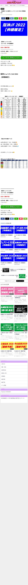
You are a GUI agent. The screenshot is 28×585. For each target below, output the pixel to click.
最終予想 (3, 382)
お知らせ (3, 363)
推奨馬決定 (3, 370)
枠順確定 (2, 8)
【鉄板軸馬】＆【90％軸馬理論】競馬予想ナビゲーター (13, 398)
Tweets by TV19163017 (6, 391)
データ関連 (3, 385)
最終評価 (3, 379)
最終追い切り (4, 373)
